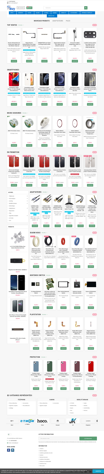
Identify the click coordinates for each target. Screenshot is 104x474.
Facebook (8, 450)
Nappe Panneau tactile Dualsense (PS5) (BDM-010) (90, 332)
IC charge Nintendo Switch (36, 292)
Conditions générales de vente (46, 452)
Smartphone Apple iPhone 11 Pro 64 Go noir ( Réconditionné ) (44, 89)
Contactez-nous (43, 463)
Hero (71, 410)
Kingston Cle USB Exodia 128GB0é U (18, 269)
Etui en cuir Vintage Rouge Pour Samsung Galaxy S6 (14, 171)
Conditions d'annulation (44, 459)
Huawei (44, 425)
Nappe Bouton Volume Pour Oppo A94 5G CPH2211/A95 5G (59, 44)
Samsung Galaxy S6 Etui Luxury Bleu (59, 170)
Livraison (41, 448)
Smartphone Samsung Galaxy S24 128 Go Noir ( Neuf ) (90, 89)
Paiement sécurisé (44, 457)
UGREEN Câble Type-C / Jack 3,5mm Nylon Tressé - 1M (35, 208)
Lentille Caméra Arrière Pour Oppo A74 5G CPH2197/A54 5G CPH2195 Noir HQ (90, 45)
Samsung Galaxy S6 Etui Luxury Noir (29, 170)
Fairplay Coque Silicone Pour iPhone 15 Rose (63, 375)
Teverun (72, 412)
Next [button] (96, 25)
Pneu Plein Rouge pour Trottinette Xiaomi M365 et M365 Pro (63, 251)
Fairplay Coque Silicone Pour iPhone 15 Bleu (36, 375)
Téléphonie (21, 399)
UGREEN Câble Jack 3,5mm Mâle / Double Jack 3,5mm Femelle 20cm (92, 209)
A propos (41, 455)
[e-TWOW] (14, 420)
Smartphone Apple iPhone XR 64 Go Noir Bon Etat (74, 89)
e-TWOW (14, 424)
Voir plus (21, 25)
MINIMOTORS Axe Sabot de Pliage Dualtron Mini (44, 43)
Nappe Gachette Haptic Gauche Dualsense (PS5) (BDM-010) (36, 333)
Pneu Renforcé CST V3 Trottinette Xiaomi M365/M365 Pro (91, 250)
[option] (14, 45)
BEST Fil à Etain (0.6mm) (29, 130)
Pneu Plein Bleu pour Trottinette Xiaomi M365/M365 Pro (77, 250)
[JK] (59, 420)
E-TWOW (72, 403)
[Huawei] (44, 420)
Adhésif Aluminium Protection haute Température (90, 132)
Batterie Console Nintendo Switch (77, 292)
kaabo (85, 403)
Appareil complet (43, 405)
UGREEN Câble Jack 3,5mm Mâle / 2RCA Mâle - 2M (46, 207)
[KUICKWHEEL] (90, 420)
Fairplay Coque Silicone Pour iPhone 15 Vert (49, 375)
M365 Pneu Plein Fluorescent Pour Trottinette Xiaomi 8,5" (36, 251)
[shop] (11, 7)
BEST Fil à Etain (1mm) (14, 130)
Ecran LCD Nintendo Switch (91, 292)
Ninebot (85, 405)
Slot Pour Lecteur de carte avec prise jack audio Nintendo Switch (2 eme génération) (49, 294)
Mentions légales (43, 450)
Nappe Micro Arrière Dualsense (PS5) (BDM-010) (63, 332)
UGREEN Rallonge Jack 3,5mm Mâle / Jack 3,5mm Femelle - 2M (80, 208)
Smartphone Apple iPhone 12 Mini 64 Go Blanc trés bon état (29, 89)
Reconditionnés (26, 405)
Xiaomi (71, 408)
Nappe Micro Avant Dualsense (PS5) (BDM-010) (77, 332)
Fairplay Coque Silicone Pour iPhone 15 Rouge (91, 375)
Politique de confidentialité (45, 461)
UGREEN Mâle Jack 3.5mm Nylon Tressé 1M (69, 207)
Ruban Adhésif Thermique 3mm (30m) (59, 131)
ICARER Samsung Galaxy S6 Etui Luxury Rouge (44, 170)
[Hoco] (29, 420)
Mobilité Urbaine (82, 399)
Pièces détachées (13, 403)
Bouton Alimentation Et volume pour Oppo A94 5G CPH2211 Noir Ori (14, 44)
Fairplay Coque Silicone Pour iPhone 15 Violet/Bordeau (77, 375)
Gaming (51, 399)
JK (59, 425)
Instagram (12, 450)
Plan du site (42, 465)
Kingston (75, 425)
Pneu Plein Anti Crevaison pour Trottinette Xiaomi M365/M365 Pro (49, 251)
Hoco (29, 425)
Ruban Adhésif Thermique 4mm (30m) (75, 131)
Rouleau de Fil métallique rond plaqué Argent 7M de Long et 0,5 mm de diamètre (44, 133)
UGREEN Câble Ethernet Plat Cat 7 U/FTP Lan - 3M (57, 207)
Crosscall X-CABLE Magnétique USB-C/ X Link (74, 44)
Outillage (11, 408)
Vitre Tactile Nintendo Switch (63, 292)
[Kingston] (75, 420)
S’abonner (89, 438)
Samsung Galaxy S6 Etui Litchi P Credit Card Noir (75, 170)
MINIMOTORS (73, 405)
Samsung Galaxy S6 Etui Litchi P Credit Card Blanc (90, 170)
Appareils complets (13, 405)
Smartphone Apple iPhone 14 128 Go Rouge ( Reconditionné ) (14, 89)
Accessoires (25, 403)
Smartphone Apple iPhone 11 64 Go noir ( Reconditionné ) (59, 89)
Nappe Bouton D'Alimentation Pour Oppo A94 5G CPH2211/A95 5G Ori (29, 45)
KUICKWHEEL (87, 408)
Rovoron (85, 410)
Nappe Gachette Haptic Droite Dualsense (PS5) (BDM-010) (50, 333)
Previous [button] (93, 25)
